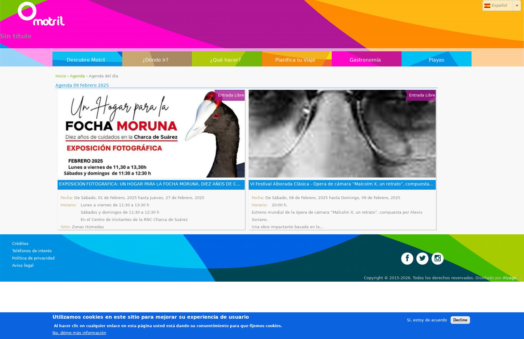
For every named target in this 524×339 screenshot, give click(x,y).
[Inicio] (262, 15)
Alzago (511, 278)
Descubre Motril (86, 60)
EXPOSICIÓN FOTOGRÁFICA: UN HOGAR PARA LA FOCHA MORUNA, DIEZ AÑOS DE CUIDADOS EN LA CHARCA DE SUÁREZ (151, 183)
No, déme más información (79, 333)
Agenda (77, 76)
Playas (436, 60)
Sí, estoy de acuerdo (427, 320)
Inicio (60, 76)
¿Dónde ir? (156, 60)
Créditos (20, 243)
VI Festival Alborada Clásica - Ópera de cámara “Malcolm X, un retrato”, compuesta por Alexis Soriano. (342, 183)
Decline (460, 320)
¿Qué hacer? (225, 60)
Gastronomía (365, 60)
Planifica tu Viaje (295, 60)
